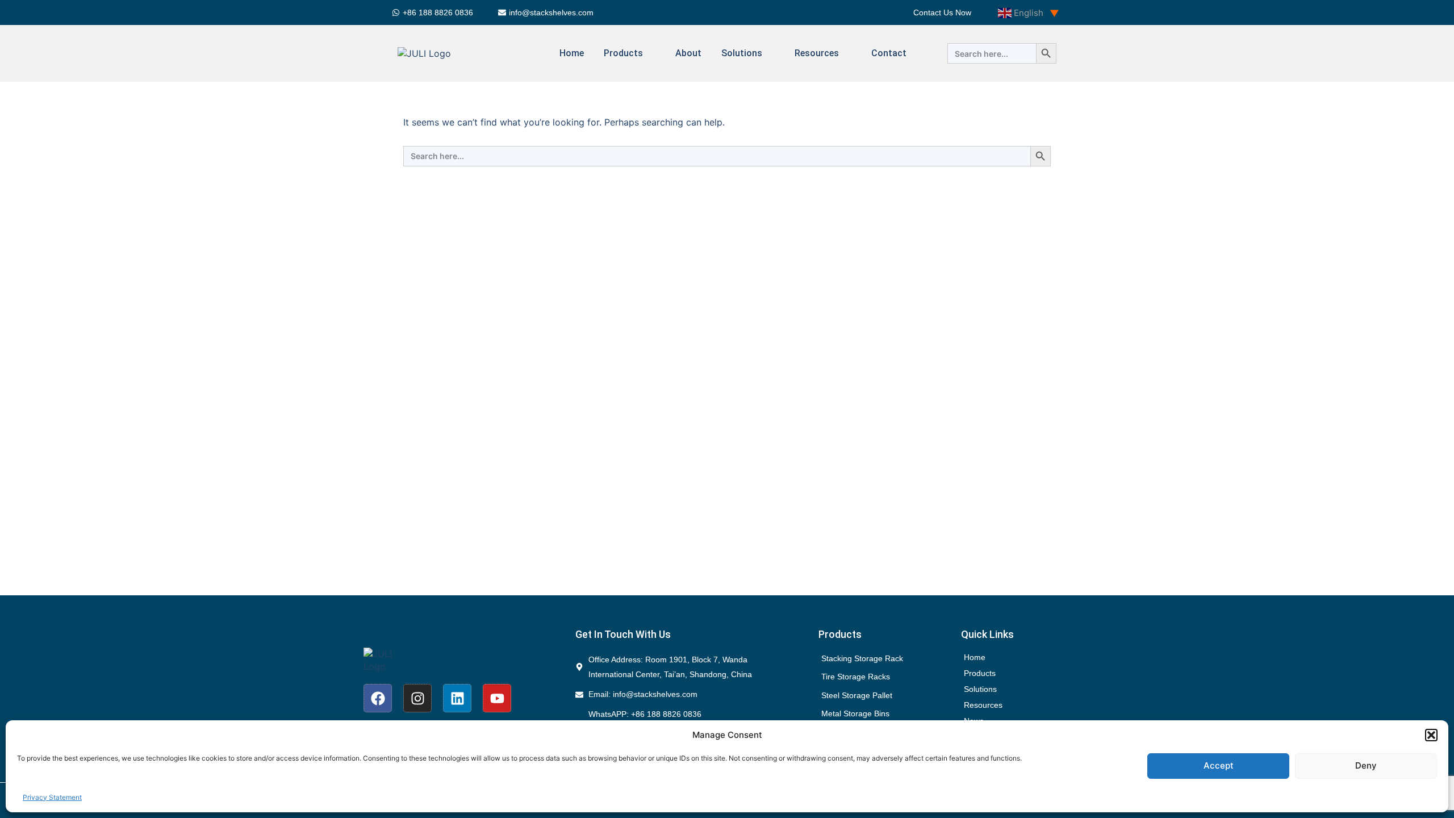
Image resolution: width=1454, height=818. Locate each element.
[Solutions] (1023, 689)
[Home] (1023, 657)
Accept (1219, 765)
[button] (1431, 735)
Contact (888, 53)
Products (623, 53)
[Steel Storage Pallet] (880, 695)
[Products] (1023, 673)
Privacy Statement (52, 797)
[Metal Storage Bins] (880, 713)
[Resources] (1023, 705)
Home (571, 53)
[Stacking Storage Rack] (880, 658)
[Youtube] (497, 698)
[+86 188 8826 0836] (434, 12)
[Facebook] (378, 698)
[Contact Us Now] (942, 12)
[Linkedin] (457, 698)
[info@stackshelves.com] (547, 12)
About (688, 53)
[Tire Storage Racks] (880, 676)
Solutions (741, 53)
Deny (1366, 765)
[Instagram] (417, 698)
